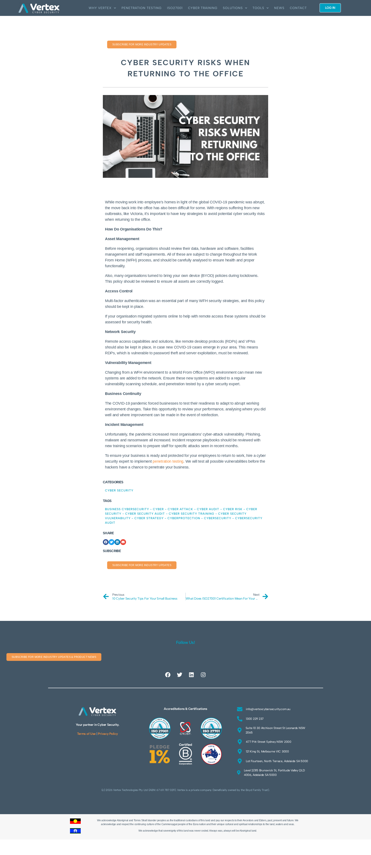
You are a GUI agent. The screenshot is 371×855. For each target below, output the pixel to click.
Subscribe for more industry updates (141, 44)
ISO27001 (175, 8)
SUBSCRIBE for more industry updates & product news (54, 657)
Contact (298, 8)
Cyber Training (202, 8)
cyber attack (180, 509)
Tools (258, 8)
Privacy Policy (108, 734)
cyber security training (191, 514)
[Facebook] (168, 674)
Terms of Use (86, 734)
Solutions (233, 8)
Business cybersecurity (127, 509)
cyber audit (208, 509)
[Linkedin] (191, 674)
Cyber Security (119, 490)
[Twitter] (179, 674)
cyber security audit (145, 514)
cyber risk (232, 509)
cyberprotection (183, 518)
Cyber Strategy (149, 518)
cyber (158, 509)
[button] (106, 542)
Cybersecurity (217, 518)
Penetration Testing (142, 8)
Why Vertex (100, 8)
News (279, 8)
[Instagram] (203, 674)
